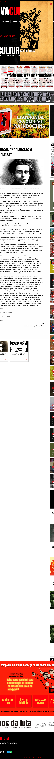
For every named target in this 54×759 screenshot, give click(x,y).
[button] (51, 4)
